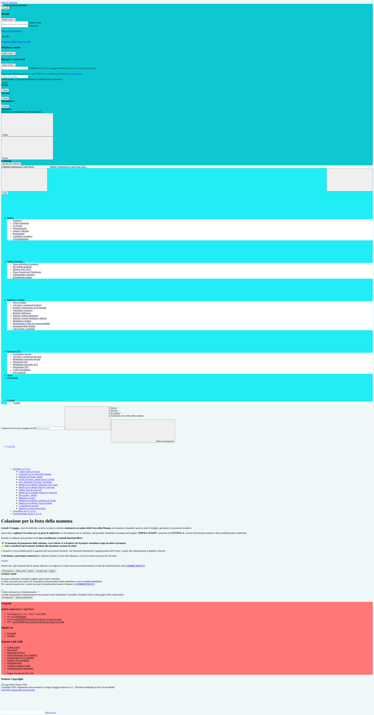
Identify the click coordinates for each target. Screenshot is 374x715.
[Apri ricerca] (350, 179)
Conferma (16, 164)
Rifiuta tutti (25, 571)
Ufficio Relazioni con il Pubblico (22, 655)
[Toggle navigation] (24, 179)
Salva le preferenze (24, 597)
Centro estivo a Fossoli (29, 471)
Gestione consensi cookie (18, 666)
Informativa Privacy (16, 652)
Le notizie (115, 413)
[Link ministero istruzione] (14, 5)
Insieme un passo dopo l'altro (32, 508)
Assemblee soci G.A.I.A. (24, 511)
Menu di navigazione (165, 441)
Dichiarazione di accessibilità (20, 658)
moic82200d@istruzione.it (37, 619)
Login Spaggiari (76, 74)
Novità (114, 410)
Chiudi (5, 90)
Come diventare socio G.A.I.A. (27, 513)
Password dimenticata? (11, 31)
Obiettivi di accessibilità (18, 660)
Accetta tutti (46, 571)
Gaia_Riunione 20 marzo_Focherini (35, 482)
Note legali (12, 650)
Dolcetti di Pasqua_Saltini (31, 477)
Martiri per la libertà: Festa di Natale (35, 503)
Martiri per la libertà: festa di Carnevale (37, 487)
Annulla (5, 164)
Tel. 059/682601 (18, 616)
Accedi (5, 8)
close (4, 193)
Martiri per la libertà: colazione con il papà (38, 484)
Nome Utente (35, 22)
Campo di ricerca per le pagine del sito (19, 428)
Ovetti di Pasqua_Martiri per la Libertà (36, 479)
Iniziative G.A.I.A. (22, 469)
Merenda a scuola (27, 498)
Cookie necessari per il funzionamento (19, 592)
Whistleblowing (14, 663)
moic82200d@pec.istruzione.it (38, 622)
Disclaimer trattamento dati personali (18, 690)
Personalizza (7, 571)
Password (33, 25)
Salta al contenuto (9, 2)
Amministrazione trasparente (20, 668)
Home (114, 408)
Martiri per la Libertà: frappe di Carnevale (38, 492)
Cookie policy (13, 647)
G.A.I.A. (11, 446)
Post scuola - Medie (28, 495)
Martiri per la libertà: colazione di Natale (37, 500)
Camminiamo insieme (29, 506)
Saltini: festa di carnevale (30, 490)
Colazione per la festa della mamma (35, 474)
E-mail (32, 68)
